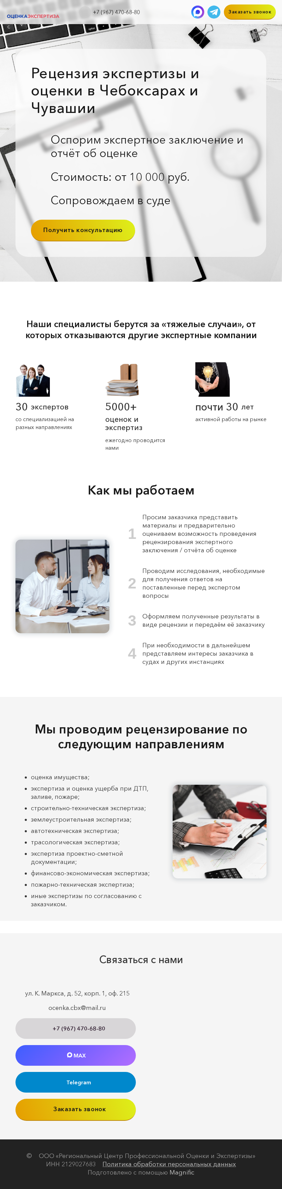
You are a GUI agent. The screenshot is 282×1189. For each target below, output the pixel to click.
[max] (197, 12)
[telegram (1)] (213, 12)
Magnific (182, 1172)
